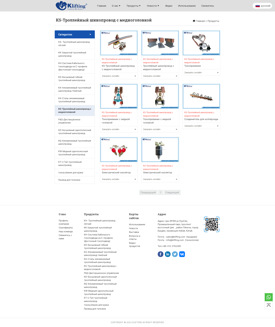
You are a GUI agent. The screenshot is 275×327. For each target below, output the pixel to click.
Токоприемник (192, 65)
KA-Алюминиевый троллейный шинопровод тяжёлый (74, 89)
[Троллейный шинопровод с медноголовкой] (160, 42)
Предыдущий (148, 192)
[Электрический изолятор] (119, 149)
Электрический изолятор (116, 172)
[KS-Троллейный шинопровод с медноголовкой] (119, 42)
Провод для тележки (69, 179)
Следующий (172, 192)
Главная (200, 20)
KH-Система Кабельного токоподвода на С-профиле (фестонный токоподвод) (72, 66)
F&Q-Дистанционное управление (69, 121)
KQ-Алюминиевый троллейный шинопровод (74, 142)
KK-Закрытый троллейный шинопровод (72, 54)
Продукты (213, 20)
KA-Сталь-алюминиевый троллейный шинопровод (71, 100)
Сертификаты (66, 227)
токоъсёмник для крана (70, 172)
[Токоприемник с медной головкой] (119, 96)
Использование (137, 224)
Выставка (134, 232)
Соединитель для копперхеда (201, 119)
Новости (133, 228)
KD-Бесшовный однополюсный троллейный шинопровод (74, 132)
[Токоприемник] (201, 42)
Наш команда (66, 231)
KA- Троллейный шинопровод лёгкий (74, 44)
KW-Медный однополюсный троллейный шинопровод (73, 153)
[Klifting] (72, 5)
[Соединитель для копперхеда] (201, 96)
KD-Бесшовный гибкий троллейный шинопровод (71, 79)
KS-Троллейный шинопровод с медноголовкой (74, 111)
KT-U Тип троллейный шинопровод (70, 164)
